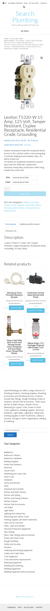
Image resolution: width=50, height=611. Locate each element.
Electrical (20, 41)
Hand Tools (9, 476)
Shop (26, 3)
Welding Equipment (12, 568)
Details (27, 145)
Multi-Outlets (17, 45)
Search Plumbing (25, 16)
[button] (41, 58)
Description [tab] (10, 224)
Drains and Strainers (12, 464)
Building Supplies (11, 461)
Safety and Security (12, 544)
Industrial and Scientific (14, 489)
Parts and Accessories (13, 522)
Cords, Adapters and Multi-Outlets (26, 205)
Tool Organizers (11, 556)
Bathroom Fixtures (12, 455)
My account (34, 3)
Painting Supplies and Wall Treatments (20, 519)
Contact (43, 3)
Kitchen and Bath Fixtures (15, 492)
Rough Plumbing (11, 541)
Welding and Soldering (13, 565)
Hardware (8, 480)
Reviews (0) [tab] (10, 230)
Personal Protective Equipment (17, 529)
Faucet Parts (9, 470)
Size (8, 177)
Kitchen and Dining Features (16, 498)
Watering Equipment (12, 562)
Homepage (11, 607)
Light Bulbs (9, 510)
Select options (35, 310)
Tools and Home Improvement (13, 40)
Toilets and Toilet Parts (14, 553)
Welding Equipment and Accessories (19, 571)
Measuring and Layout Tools (16, 516)
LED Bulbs (8, 507)
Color (7, 182)
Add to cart (25, 193)
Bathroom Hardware (13, 458)
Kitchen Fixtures (11, 501)
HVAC (6, 486)
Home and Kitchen (12, 483)
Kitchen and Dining (12, 495)
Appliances (8, 452)
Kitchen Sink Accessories (14, 504)
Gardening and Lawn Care (15, 473)
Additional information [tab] (30, 224)
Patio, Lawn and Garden (14, 525)
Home (6, 39)
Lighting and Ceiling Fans (14, 513)
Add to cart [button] (16, 307)
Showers (7, 547)
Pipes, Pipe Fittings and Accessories (19, 535)
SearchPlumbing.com (25, 597)
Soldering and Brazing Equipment (18, 550)
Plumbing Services (15, 3)
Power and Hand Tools (14, 538)
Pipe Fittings (9, 532)
